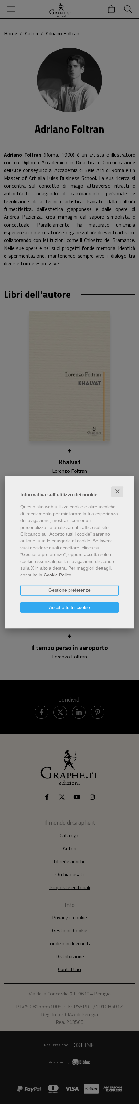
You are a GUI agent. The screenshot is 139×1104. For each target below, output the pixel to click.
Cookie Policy (57, 574)
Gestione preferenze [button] (69, 590)
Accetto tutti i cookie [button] (69, 607)
